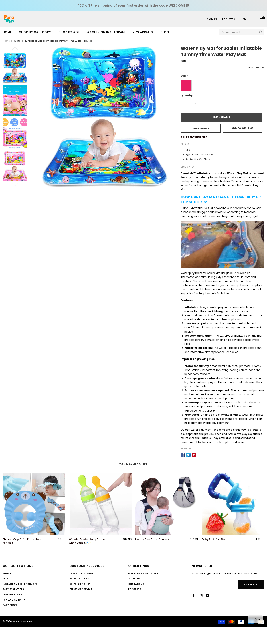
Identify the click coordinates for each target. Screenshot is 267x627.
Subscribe (251, 584)
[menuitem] (9, 32)
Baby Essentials (13, 589)
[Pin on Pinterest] (194, 455)
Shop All (8, 573)
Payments (134, 589)
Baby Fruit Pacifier (147, 539)
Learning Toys (12, 594)
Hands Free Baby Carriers (86, 539)
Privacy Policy (79, 578)
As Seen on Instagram (106, 32)
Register (228, 19)
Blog (165, 32)
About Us (134, 578)
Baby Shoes (10, 605)
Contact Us (136, 584)
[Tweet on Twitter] (188, 455)
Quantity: (187, 95)
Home (7, 32)
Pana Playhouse (23, 621)
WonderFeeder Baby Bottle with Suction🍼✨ (21, 541)
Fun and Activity (14, 599)
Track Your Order (81, 573)
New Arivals (142, 32)
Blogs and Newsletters (144, 573)
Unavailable (221, 117)
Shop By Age (69, 32)
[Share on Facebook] (183, 455)
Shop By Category (35, 32)
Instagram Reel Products (20, 584)
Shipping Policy (80, 584)
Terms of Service (80, 589)
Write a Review (255, 67)
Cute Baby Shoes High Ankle (220, 539)
